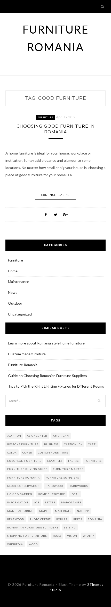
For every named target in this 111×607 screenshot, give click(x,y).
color (12, 452)
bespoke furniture (22, 444)
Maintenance (18, 281)
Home (13, 271)
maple (44, 510)
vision (72, 535)
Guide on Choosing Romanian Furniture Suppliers (47, 375)
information (17, 502)
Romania (95, 519)
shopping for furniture (27, 535)
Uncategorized (20, 314)
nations (83, 510)
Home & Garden (19, 494)
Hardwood (54, 485)
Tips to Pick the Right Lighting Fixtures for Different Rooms (56, 386)
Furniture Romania (22, 365)
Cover (27, 452)
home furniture (51, 494)
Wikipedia (15, 544)
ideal (75, 494)
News (12, 292)
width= (88, 535)
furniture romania (23, 477)
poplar (62, 519)
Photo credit (40, 519)
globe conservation (23, 485)
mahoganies (71, 502)
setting (70, 527)
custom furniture (53, 452)
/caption (14, 435)
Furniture (45, 117)
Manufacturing (20, 510)
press (77, 519)
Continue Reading (55, 194)
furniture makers (68, 469)
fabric (73, 460)
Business (51, 444)
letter (50, 502)
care (92, 444)
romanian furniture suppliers (32, 527)
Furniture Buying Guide (27, 469)
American (61, 435)
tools (57, 535)
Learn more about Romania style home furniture (46, 343)
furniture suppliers (62, 477)
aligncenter (37, 435)
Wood (33, 544)
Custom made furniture (27, 354)
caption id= (73, 444)
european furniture (24, 460)
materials (63, 510)
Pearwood (15, 519)
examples (54, 460)
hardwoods (78, 485)
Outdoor (15, 303)
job (36, 502)
